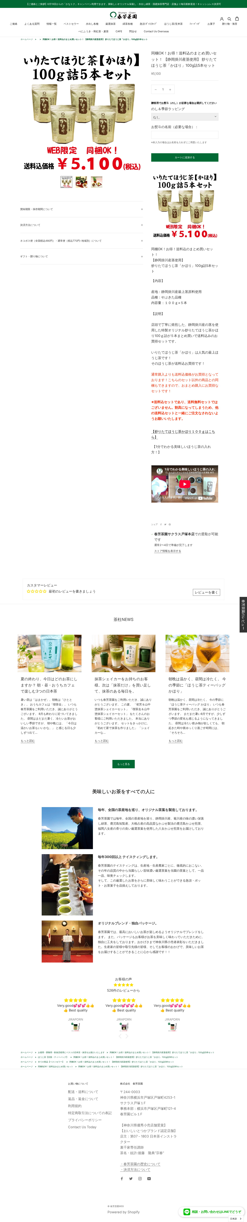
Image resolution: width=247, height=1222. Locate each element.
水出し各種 (92, 23)
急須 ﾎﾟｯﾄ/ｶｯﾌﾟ (148, 23)
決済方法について (30, 225)
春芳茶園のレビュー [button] (243, 615)
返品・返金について (83, 1099)
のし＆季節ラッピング (168, 109)
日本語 (233, 1218)
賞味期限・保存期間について (36, 209)
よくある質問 (31, 23)
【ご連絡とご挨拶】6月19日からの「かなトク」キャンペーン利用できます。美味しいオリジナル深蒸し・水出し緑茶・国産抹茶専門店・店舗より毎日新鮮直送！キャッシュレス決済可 (123, 4)
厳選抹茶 (111, 23)
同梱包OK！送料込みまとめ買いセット (55, 1066)
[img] (123, 985)
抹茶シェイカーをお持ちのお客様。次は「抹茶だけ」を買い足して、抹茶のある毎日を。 (123, 685)
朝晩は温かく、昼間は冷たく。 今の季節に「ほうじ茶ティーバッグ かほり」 (197, 685)
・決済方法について (135, 1170)
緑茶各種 (128, 23)
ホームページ (27, 39)
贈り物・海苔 (229, 23)
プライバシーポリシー (85, 1120)
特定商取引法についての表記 (90, 1113)
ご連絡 (13, 23)
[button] (121, 1036)
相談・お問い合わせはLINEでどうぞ (216, 1211)
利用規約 (74, 1106)
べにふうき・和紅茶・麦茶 (93, 31)
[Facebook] (161, 524)
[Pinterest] (170, 524)
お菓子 (211, 23)
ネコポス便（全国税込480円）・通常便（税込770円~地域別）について (61, 240)
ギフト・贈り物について (34, 256)
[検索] (229, 19)
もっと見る (123, 764)
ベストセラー (71, 23)
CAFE (119, 31)
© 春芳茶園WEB (116, 1206)
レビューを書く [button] (206, 592)
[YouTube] (149, 1178)
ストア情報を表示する (167, 551)
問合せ (133, 31)
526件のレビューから (123, 990)
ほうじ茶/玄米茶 (173, 23)
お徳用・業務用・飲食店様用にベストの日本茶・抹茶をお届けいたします (71, 1052)
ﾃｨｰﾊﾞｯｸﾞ (195, 23)
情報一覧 (52, 23)
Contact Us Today (82, 1127)
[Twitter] (165, 524)
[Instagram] (140, 1178)
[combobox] (236, 1218)
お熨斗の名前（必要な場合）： (174, 127)
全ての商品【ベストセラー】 (51, 1062)
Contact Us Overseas (156, 31)
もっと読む (28, 740)
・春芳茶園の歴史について (140, 1164)
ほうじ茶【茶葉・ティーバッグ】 (53, 1057)
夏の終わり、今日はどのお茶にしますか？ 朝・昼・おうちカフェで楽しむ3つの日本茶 (49, 685)
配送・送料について (83, 1092)
